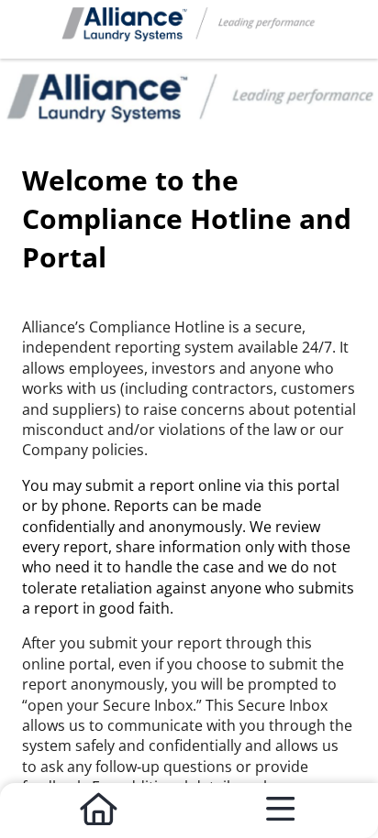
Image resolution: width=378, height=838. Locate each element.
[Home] (98, 810)
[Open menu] (280, 810)
